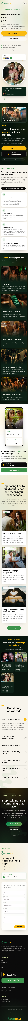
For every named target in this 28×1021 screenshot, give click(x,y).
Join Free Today (13, 33)
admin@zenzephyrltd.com (13, 876)
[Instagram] (2, 990)
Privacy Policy (4, 999)
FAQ (2, 967)
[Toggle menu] (25, 3)
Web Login (13, 470)
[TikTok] (10, 990)
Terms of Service (5, 1001)
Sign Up (13, 148)
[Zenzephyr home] (6, 3)
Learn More (14, 39)
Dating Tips (4, 962)
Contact (3, 965)
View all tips (13, 628)
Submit (19, 926)
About (2, 960)
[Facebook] (6, 990)
